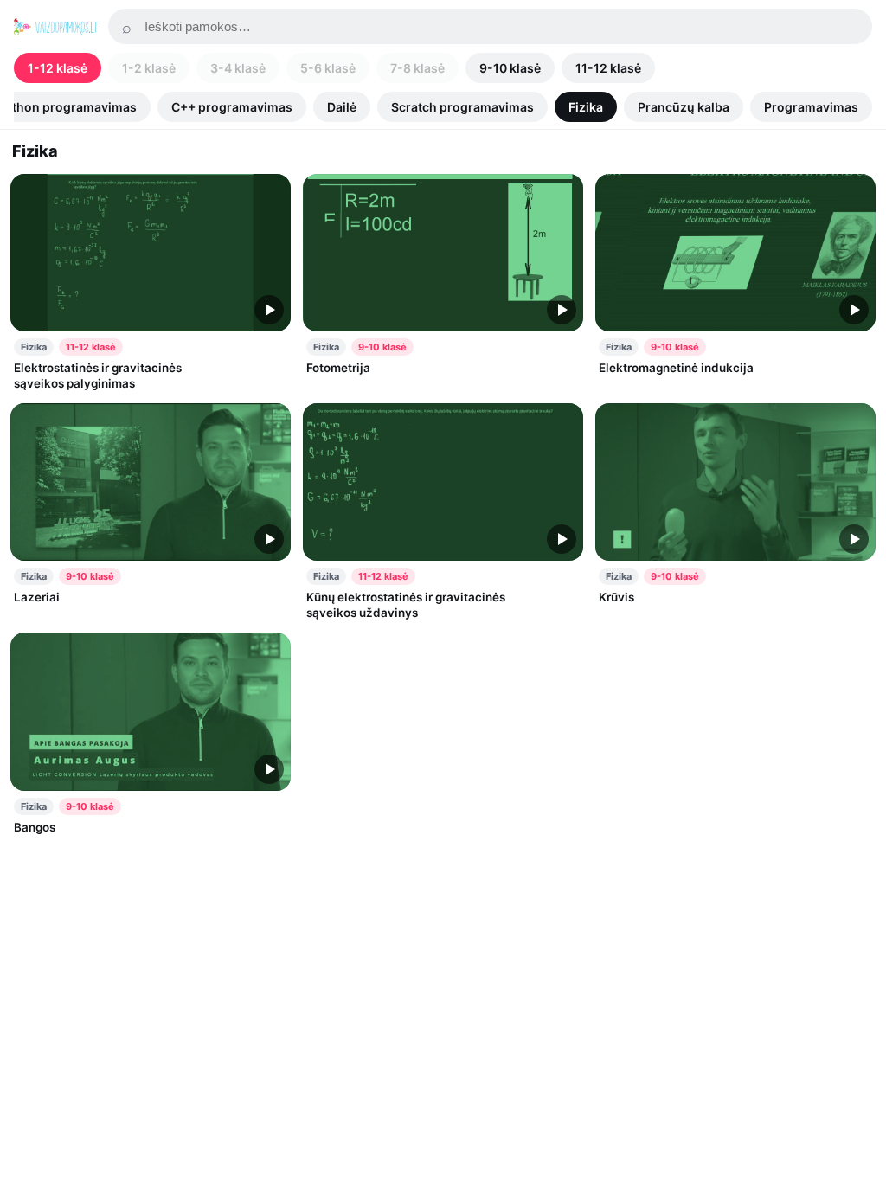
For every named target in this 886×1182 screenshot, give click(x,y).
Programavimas (811, 107)
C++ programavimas (231, 107)
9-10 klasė (510, 68)
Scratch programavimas (462, 107)
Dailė (341, 107)
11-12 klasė (608, 68)
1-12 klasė (57, 68)
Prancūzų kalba (683, 107)
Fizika (585, 107)
